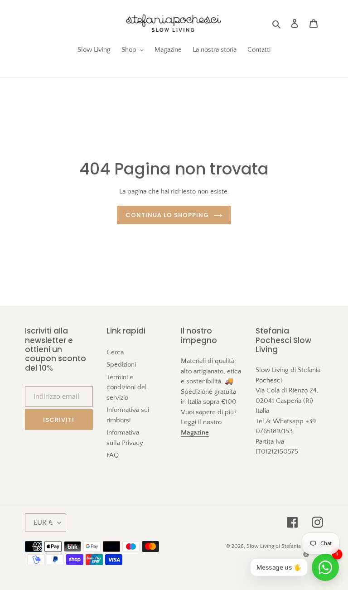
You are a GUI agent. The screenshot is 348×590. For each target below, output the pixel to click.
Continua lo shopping (167, 215)
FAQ (112, 455)
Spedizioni (121, 364)
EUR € (43, 522)
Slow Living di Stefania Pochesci (284, 546)
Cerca (115, 352)
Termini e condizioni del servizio (126, 387)
